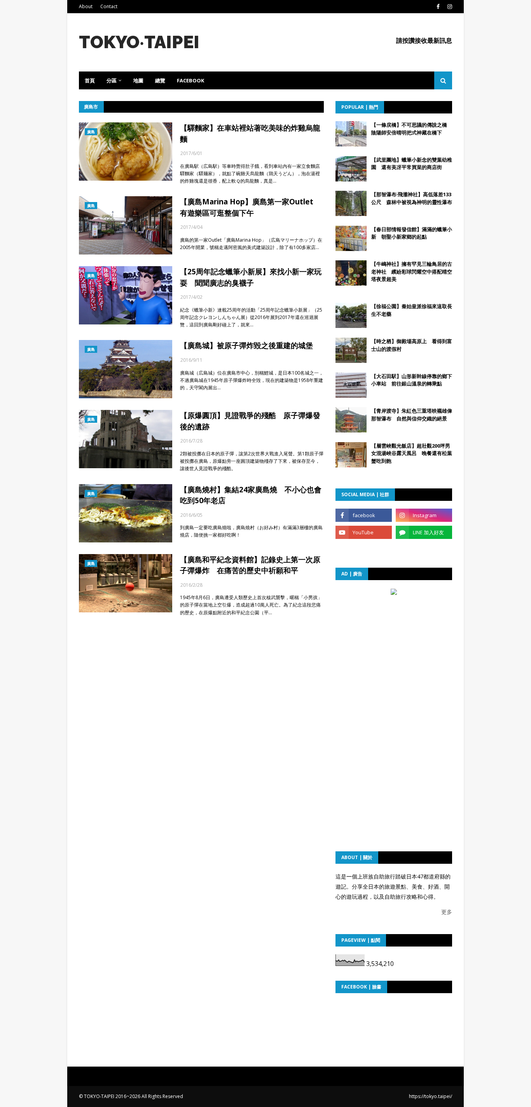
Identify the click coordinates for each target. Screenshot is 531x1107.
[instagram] (448, 6)
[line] (424, 532)
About (86, 6)
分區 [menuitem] (112, 80)
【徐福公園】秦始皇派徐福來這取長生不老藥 (411, 310)
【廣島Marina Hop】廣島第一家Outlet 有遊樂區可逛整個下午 (250, 207)
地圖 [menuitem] (138, 80)
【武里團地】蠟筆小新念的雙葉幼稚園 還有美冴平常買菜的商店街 (411, 163)
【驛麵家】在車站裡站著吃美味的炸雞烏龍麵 (250, 133)
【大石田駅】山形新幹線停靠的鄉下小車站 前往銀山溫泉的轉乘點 (411, 380)
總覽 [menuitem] (160, 80)
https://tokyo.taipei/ (430, 1096)
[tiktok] (363, 549)
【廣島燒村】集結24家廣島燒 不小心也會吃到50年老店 (250, 495)
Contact (108, 6)
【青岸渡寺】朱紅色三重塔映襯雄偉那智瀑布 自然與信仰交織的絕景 (411, 414)
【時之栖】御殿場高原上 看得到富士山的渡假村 (411, 345)
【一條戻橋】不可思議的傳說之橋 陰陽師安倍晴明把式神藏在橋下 (411, 128)
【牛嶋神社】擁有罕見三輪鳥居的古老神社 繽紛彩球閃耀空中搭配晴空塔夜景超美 (411, 271)
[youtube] (363, 532)
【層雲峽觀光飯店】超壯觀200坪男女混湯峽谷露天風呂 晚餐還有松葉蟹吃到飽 (411, 453)
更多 (446, 911)
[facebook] (438, 6)
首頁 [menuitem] (90, 80)
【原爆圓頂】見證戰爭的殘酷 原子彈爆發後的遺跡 (250, 421)
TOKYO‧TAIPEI (139, 42)
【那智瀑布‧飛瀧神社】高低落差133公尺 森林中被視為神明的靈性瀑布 (411, 198)
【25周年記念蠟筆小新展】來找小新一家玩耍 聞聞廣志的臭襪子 (250, 277)
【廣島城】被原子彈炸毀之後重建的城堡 (246, 345)
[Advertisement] (393, 646)
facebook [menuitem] (190, 80)
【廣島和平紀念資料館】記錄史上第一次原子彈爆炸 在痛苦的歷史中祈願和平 (250, 565)
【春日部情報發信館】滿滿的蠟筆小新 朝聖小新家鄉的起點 (411, 233)
